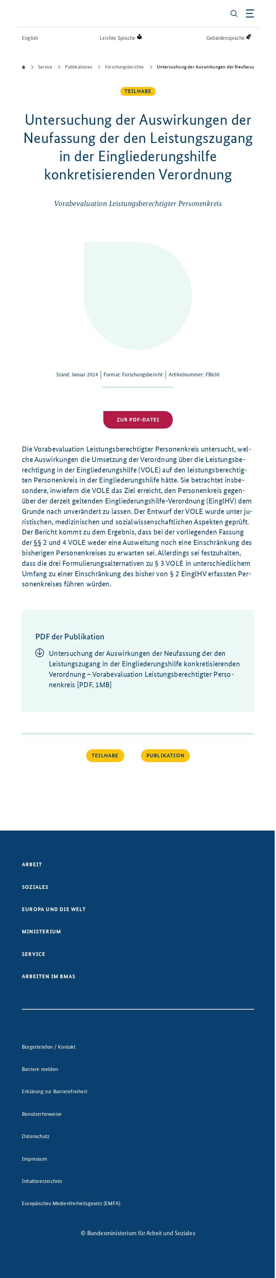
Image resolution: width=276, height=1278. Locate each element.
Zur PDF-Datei (138, 419)
